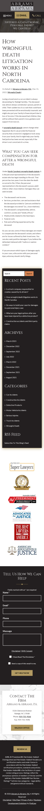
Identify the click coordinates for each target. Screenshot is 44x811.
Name (6, 592)
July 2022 (10, 357)
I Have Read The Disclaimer (24, 657)
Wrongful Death (14, 92)
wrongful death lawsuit (13, 127)
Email (6, 605)
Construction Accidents (15, 400)
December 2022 (12, 346)
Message (7, 631)
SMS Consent (27, 651)
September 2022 (13, 351)
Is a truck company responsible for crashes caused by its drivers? (19, 290)
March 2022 (11, 362)
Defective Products (14, 405)
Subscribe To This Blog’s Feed (17, 443)
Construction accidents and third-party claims (21, 322)
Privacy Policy (27, 800)
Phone (6, 618)
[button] (7, 15)
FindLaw (32, 803)
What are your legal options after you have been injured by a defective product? (21, 314)
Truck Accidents (12, 420)
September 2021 (13, 372)
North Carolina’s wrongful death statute (23, 171)
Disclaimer (16, 651)
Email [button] (23, 15)
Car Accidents (12, 395)
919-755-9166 (25, 716)
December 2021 (12, 367)
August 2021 (11, 377)
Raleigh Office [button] (22, 728)
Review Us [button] (22, 749)
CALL (38, 15)
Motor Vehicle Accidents (16, 410)
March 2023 (11, 341)
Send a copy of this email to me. (24, 664)
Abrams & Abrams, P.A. (22, 89)
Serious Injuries (12, 415)
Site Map (16, 800)
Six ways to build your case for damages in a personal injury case (21, 306)
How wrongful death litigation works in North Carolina (21, 298)
